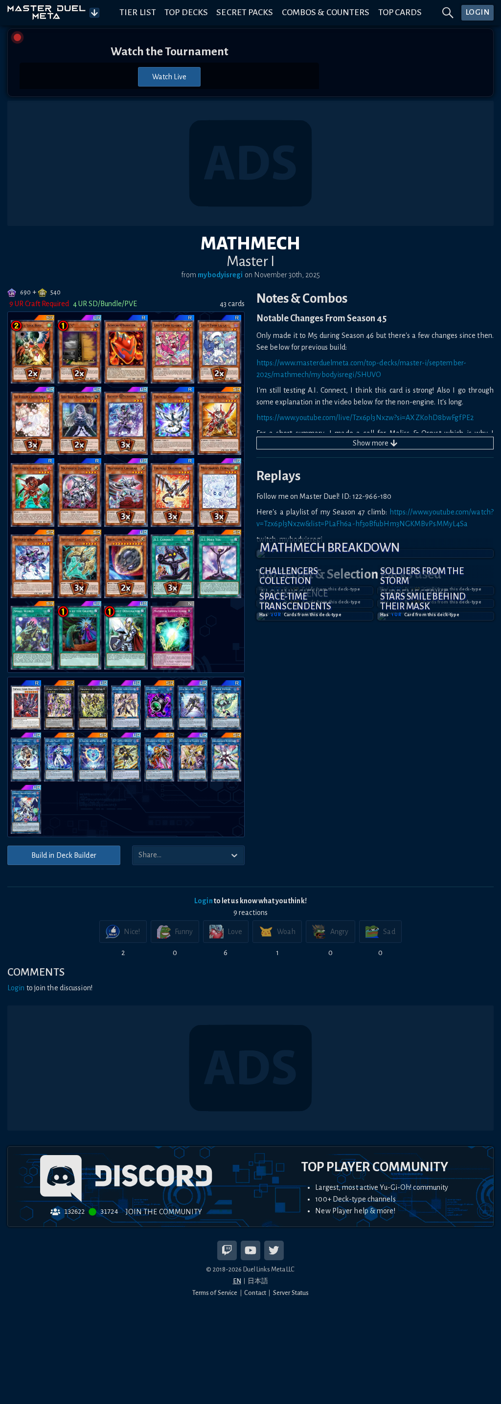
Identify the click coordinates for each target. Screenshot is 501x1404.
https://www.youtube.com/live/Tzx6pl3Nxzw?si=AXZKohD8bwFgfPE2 (365, 418)
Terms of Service (215, 1292)
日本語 (258, 1281)
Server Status (291, 1292)
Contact (255, 1292)
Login (203, 901)
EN (237, 1281)
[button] (375, 553)
